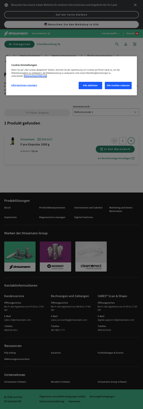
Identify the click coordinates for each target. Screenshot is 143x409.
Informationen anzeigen (24, 85)
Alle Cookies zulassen (118, 85)
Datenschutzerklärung (35, 76)
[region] (71, 75)
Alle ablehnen (90, 85)
